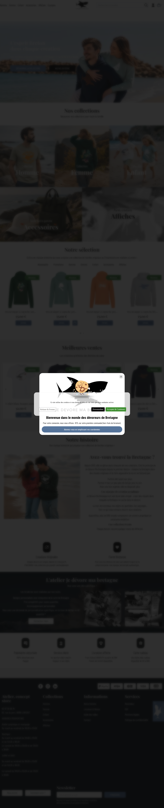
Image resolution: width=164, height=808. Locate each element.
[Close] (121, 377)
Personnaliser (98, 409)
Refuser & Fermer (47, 409)
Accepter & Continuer (116, 409)
